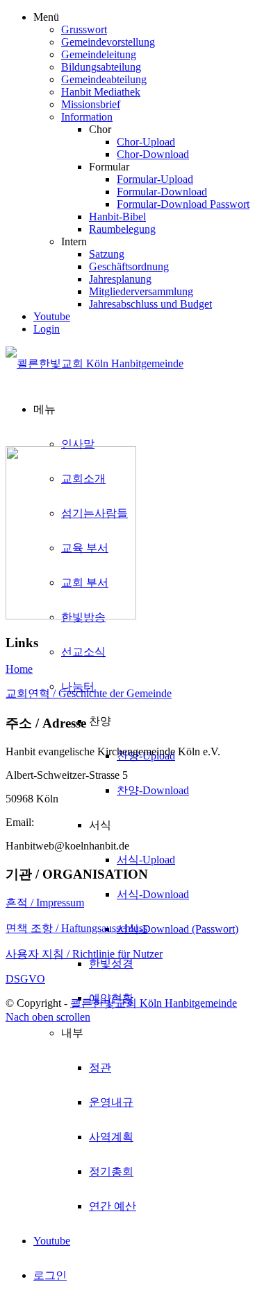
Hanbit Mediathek (100, 92)
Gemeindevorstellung (108, 42)
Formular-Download (162, 191)
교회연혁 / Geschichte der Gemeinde (89, 693)
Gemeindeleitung (98, 54)
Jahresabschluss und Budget (150, 304)
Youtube (51, 316)
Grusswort (84, 29)
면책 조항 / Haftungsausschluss (76, 928)
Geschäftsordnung (129, 266)
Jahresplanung (120, 279)
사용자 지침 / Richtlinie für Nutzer (84, 954)
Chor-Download (153, 154)
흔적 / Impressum (45, 902)
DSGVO (25, 979)
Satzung (106, 254)
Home (19, 669)
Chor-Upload (146, 142)
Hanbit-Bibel (117, 216)
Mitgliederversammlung (141, 291)
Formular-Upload (155, 179)
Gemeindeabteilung (104, 79)
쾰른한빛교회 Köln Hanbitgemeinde (153, 1003)
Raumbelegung (122, 229)
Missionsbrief (90, 104)
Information (87, 117)
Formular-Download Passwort (183, 204)
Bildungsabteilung (101, 67)
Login (46, 329)
